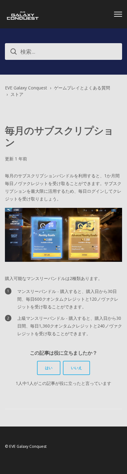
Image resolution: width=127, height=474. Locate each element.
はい (48, 367)
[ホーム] (22, 14)
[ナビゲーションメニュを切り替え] (118, 14)
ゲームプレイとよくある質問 (82, 88)
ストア (16, 94)
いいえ (76, 367)
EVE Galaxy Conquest (26, 88)
